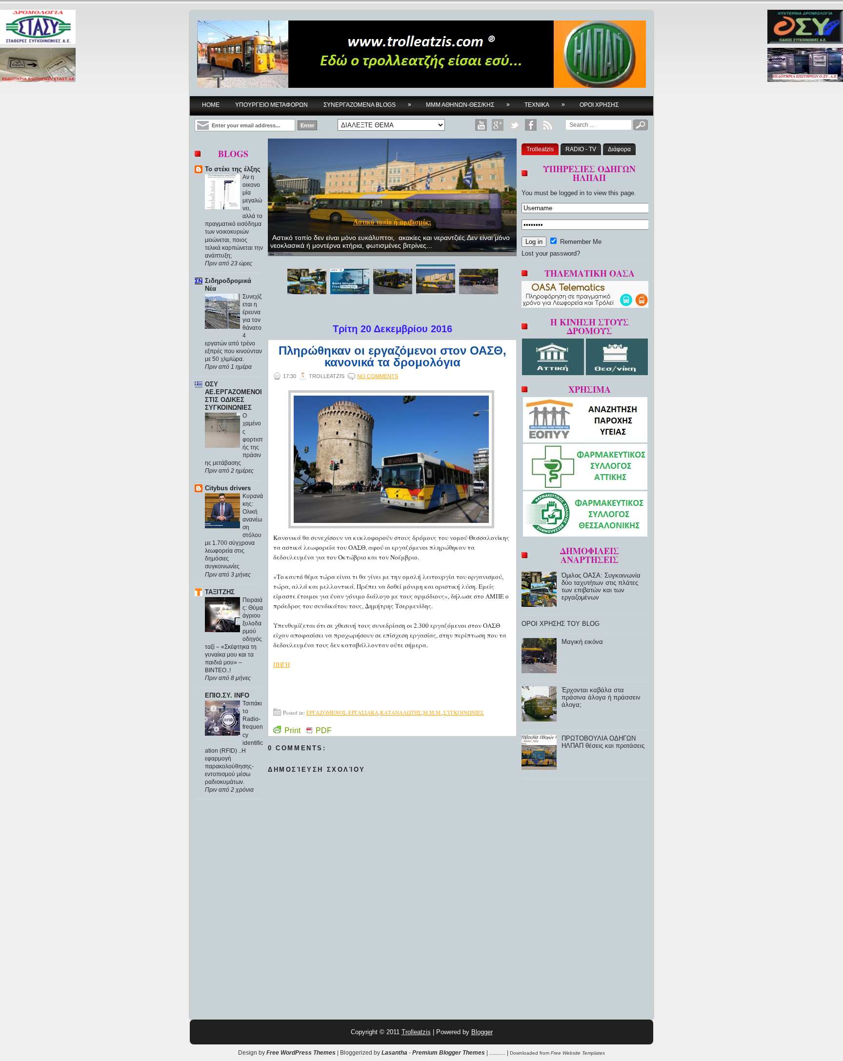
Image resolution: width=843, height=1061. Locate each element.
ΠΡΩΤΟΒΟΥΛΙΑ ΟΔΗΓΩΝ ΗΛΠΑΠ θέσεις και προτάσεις (603, 742)
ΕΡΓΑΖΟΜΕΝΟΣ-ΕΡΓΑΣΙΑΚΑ (342, 712)
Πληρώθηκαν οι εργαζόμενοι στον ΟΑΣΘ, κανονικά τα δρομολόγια (392, 356)
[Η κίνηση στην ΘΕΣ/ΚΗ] (617, 373)
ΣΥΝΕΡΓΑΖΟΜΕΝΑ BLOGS (367, 104)
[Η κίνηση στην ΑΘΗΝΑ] (554, 373)
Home (211, 104)
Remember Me (580, 241)
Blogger (482, 1032)
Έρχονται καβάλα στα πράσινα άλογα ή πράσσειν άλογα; (601, 697)
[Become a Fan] (531, 125)
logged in (571, 193)
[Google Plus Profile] (497, 125)
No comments (377, 376)
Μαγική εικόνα (582, 641)
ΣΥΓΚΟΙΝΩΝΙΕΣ (463, 712)
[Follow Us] (514, 125)
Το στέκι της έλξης (233, 169)
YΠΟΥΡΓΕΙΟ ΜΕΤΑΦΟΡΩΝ (271, 104)
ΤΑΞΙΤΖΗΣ (220, 592)
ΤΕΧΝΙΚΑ (544, 104)
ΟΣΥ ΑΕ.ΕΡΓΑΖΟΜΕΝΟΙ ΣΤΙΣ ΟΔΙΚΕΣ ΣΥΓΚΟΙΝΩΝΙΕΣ (233, 395)
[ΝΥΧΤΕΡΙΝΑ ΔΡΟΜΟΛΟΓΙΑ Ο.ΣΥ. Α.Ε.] (805, 27)
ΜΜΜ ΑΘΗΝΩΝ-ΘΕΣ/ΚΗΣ (468, 104)
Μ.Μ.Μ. (432, 712)
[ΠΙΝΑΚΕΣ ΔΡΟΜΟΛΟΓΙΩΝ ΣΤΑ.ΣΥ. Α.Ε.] (38, 27)
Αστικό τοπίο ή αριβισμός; (392, 222)
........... (497, 1052)
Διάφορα (619, 149)
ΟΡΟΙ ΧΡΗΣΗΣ (599, 104)
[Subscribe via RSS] (547, 125)
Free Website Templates (578, 1053)
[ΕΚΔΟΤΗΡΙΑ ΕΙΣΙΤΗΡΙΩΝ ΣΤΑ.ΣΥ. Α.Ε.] (38, 65)
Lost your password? (551, 253)
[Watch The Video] (481, 125)
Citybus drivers (228, 488)
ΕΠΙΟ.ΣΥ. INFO (227, 695)
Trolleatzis (540, 149)
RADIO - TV (580, 149)
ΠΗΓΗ (281, 664)
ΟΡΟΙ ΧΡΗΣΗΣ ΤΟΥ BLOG (561, 623)
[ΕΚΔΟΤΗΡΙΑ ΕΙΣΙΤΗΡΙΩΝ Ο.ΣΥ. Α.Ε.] (805, 65)
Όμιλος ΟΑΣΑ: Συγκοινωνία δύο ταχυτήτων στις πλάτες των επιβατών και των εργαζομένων (601, 586)
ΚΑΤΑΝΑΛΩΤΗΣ (401, 712)
